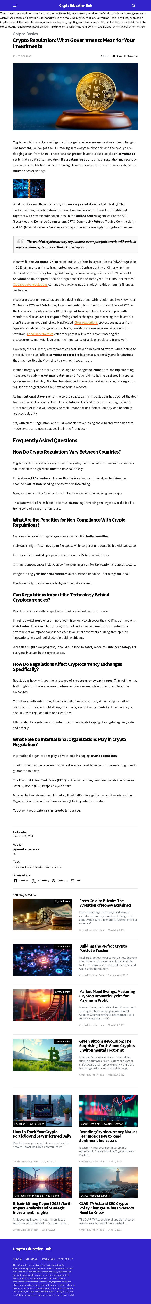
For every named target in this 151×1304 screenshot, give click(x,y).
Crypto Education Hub (75, 5)
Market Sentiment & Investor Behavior (102, 1123)
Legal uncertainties (40, 334)
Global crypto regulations (30, 284)
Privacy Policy (65, 1258)
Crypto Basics (25, 34)
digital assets (36, 867)
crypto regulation (20, 867)
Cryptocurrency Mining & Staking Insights (36, 1195)
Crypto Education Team (26, 849)
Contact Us (31, 1258)
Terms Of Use (47, 1258)
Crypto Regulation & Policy (95, 1195)
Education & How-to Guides (29, 1123)
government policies (53, 867)
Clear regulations (86, 322)
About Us (17, 1258)
